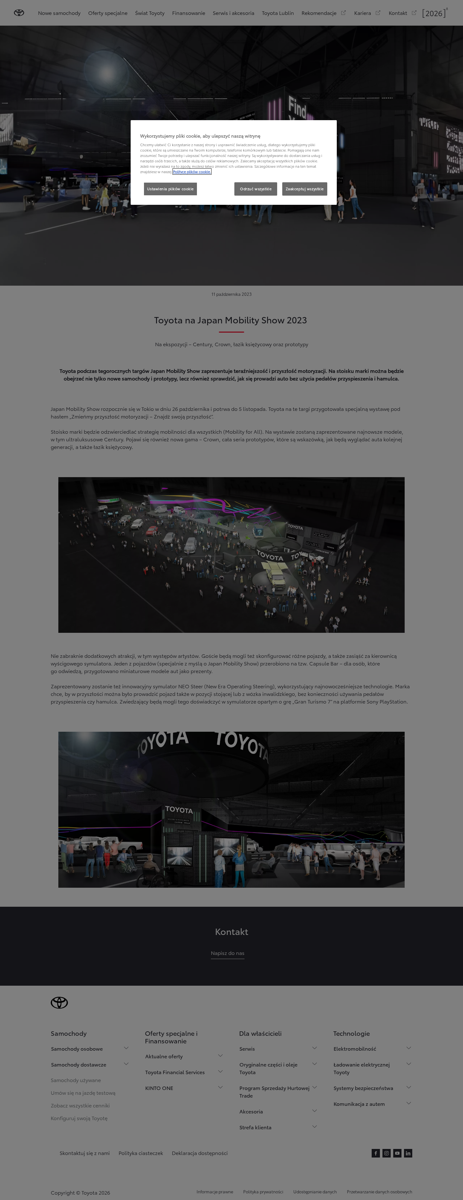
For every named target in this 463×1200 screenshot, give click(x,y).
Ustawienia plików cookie (170, 188)
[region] (234, 162)
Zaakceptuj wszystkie (305, 188)
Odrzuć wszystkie (255, 188)
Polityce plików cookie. (192, 171)
